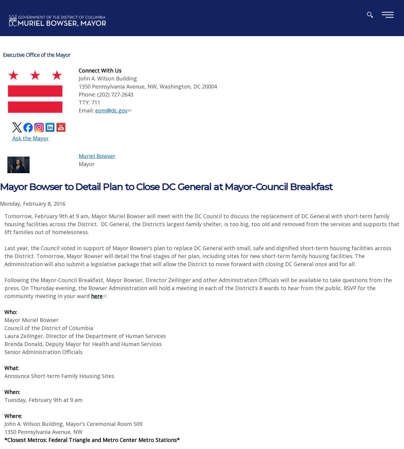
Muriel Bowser (97, 156)
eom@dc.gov (111, 110)
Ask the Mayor (30, 138)
